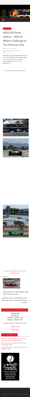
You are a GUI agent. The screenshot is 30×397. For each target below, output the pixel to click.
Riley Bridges (17, 61)
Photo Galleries (7, 28)
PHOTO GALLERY (15, 50)
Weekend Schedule (9, 323)
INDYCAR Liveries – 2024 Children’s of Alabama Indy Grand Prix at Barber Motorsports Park (14, 300)
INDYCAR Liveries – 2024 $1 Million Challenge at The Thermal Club (15, 293)
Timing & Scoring (15, 326)
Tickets (24, 323)
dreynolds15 (14, 48)
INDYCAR (9, 50)
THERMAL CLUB (6, 52)
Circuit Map (18, 323)
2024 (5, 50)
